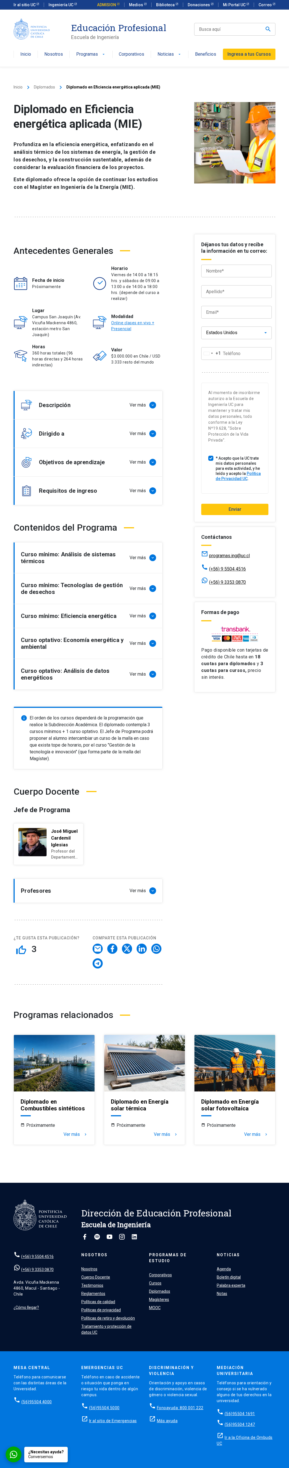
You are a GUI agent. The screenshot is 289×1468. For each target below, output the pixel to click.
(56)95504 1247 (240, 1424)
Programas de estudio (168, 1258)
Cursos (155, 1283)
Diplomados (44, 87)
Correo (266, 5)
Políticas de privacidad (101, 1310)
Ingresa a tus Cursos (249, 54)
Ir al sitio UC (25, 5)
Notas (222, 1293)
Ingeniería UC (61, 5)
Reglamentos (93, 1293)
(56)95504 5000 (104, 1408)
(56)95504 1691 (240, 1413)
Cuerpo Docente (95, 1277)
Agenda (224, 1269)
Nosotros (53, 54)
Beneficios (205, 54)
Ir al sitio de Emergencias (113, 1421)
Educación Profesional (118, 27)
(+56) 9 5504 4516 (227, 569)
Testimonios (92, 1285)
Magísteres (159, 1299)
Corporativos (131, 54)
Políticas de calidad (98, 1302)
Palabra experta (231, 1285)
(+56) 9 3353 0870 (227, 582)
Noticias (169, 54)
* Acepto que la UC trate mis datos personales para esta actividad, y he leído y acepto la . (238, 468)
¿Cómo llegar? (26, 1307)
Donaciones (199, 5)
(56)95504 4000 (36, 1402)
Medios (136, 5)
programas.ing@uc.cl (229, 555)
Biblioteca (166, 5)
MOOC (155, 1307)
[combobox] (211, 353)
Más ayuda (167, 1421)
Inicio (25, 54)
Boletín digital (229, 1277)
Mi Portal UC (234, 5)
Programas (91, 54)
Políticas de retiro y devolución (108, 1318)
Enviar (235, 509)
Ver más (76, 1134)
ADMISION (107, 5)
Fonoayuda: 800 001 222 (180, 1408)
